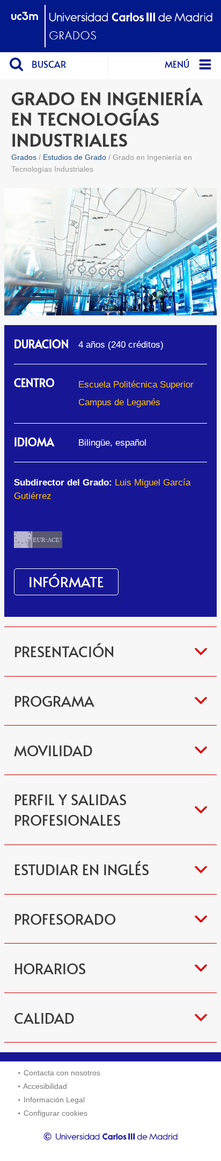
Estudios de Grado (74, 157)
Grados (23, 157)
